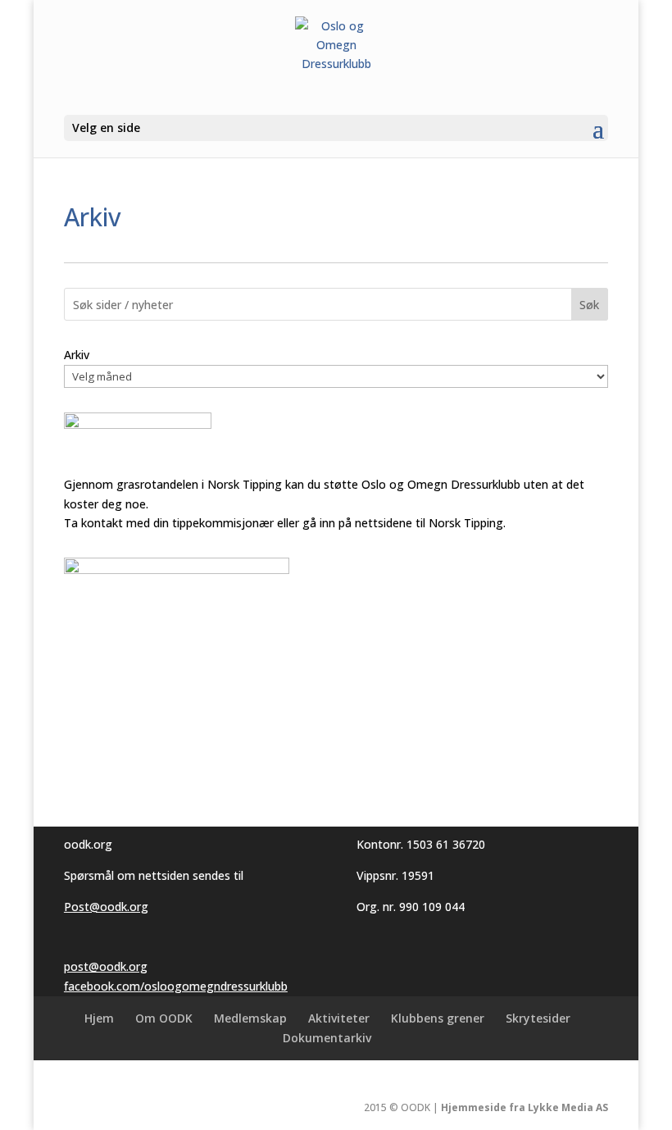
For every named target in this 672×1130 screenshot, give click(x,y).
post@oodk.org (106, 966)
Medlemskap (250, 1018)
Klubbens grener (437, 1018)
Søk (589, 304)
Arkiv (76, 354)
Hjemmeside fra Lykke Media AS (524, 1107)
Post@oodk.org (106, 906)
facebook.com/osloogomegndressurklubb (176, 986)
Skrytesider (538, 1018)
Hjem (99, 1018)
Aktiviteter (339, 1018)
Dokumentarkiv (327, 1038)
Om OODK (164, 1018)
